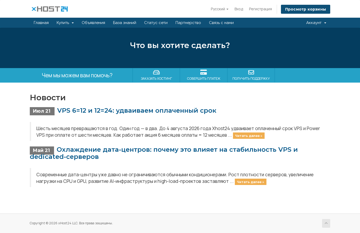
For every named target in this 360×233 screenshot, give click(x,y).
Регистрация (260, 8)
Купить (64, 22)
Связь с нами (221, 22)
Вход (239, 8)
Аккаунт (315, 22)
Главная (41, 22)
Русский (218, 8)
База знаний (124, 22)
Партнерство (188, 22)
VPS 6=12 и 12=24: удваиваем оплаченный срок (136, 110)
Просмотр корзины (305, 9)
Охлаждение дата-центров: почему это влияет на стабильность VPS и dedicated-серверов (164, 153)
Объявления (93, 22)
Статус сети (156, 22)
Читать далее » (248, 135)
